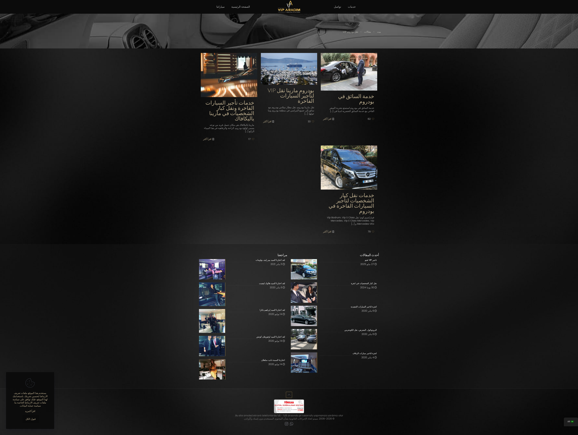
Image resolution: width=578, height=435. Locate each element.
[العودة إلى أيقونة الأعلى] (289, 395)
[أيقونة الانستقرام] (286, 424)
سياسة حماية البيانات (30, 405)
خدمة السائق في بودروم (356, 98)
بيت (379, 32)
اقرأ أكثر (327, 119)
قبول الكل (31, 419)
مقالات (367, 32)
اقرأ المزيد (30, 411)
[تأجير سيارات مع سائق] (289, 7)
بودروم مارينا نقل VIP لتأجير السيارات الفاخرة (291, 95)
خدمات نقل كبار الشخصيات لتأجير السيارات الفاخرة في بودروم (351, 203)
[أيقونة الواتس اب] (291, 424)
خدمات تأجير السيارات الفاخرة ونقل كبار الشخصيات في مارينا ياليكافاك (229, 110)
